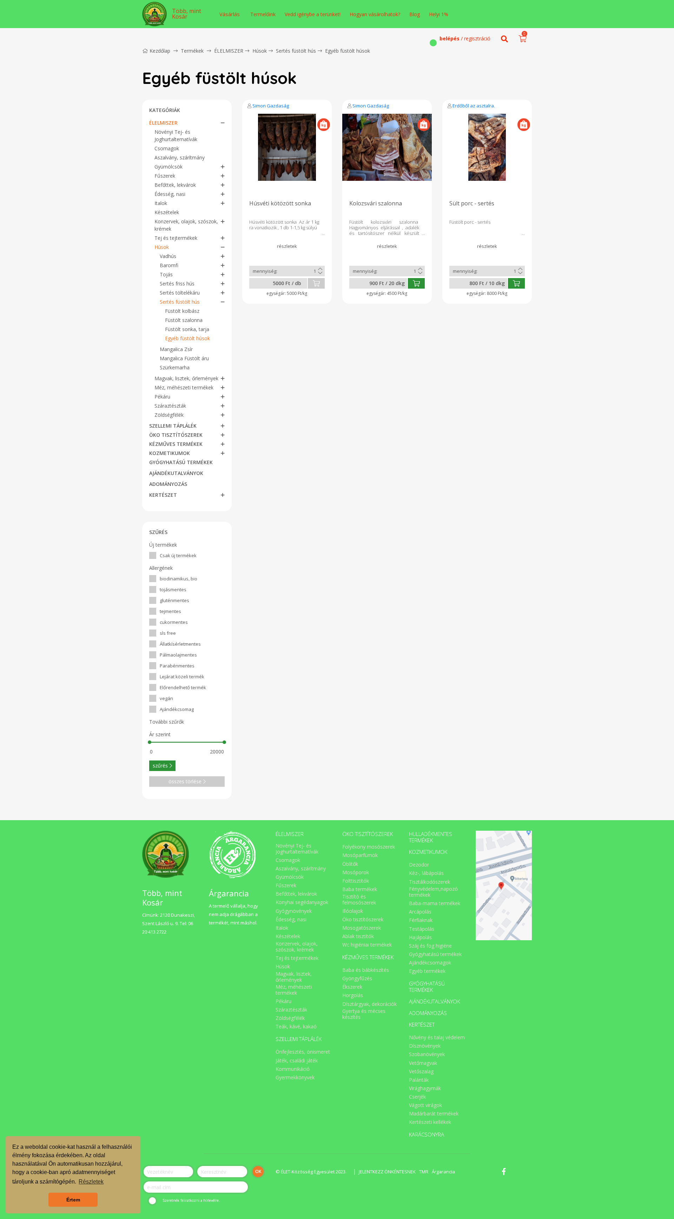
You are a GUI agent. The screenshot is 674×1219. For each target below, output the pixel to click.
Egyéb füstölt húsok (347, 50)
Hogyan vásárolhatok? (375, 14)
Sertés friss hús (177, 283)
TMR (423, 1171)
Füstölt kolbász (182, 311)
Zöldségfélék (169, 414)
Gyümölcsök (168, 166)
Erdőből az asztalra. (473, 106)
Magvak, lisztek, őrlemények (186, 378)
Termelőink (263, 14)
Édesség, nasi (169, 194)
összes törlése (184, 781)
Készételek (166, 212)
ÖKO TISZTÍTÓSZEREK (176, 434)
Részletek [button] (91, 1182)
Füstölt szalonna (184, 320)
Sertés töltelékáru (180, 292)
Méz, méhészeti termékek (183, 387)
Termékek (192, 50)
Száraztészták (170, 405)
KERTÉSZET (163, 495)
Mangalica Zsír (176, 349)
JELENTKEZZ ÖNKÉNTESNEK (387, 1171)
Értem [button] (73, 1199)
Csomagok (166, 148)
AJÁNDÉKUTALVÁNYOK (176, 473)
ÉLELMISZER (228, 50)
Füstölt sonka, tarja (187, 329)
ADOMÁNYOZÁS (168, 484)
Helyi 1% (438, 14)
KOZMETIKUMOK (169, 453)
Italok (160, 203)
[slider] (149, 742)
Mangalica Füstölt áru (184, 358)
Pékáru (162, 396)
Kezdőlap (160, 50)
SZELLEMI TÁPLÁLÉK (173, 425)
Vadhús (168, 256)
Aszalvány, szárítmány (179, 157)
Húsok (259, 50)
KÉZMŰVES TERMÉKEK (176, 444)
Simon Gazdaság (270, 106)
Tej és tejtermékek (175, 238)
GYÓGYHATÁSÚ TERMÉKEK (181, 462)
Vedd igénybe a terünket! (313, 14)
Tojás (166, 274)
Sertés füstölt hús (296, 50)
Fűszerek (164, 175)
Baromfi (169, 265)
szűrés (160, 765)
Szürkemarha (175, 367)
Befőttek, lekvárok (175, 185)
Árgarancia (443, 1171)
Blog (414, 14)
